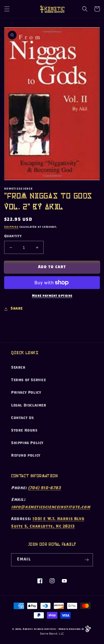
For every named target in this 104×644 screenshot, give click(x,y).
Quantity (12, 236)
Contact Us (22, 418)
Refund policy (25, 455)
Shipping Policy (27, 443)
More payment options (52, 296)
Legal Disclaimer (28, 405)
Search (18, 367)
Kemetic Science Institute (39, 629)
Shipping (11, 227)
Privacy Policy (26, 393)
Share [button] (17, 308)
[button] (7, 9)
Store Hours (24, 430)
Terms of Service (28, 380)
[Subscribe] (86, 559)
